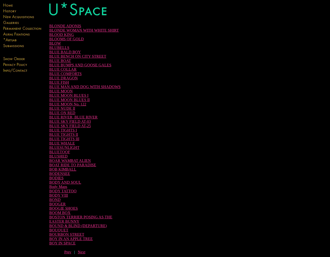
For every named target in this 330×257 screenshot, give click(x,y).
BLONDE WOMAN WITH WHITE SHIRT (84, 30)
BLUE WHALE (62, 143)
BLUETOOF (59, 152)
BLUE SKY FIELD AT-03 (70, 121)
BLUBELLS (59, 48)
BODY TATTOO (63, 191)
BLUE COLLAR (63, 69)
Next (81, 252)
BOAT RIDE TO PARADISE (72, 165)
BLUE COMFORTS (65, 74)
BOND (55, 200)
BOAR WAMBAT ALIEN (70, 161)
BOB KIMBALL (62, 169)
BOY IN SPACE (62, 243)
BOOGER (57, 204)
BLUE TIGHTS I (63, 130)
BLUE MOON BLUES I (68, 95)
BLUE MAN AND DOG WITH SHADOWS (85, 87)
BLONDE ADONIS (65, 26)
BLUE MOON (61, 91)
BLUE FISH (59, 82)
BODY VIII (58, 195)
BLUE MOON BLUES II (69, 100)
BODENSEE (59, 174)
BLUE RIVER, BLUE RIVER (73, 117)
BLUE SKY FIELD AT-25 (70, 126)
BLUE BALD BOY (65, 52)
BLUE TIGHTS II (63, 134)
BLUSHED (58, 156)
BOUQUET (58, 230)
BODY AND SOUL (65, 182)
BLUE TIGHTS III (64, 139)
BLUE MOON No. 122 (67, 104)
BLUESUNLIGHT (64, 148)
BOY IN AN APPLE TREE (71, 239)
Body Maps (58, 187)
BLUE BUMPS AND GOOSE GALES (80, 65)
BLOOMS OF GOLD (66, 39)
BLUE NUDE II (62, 108)
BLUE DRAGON (63, 78)
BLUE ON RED (62, 113)
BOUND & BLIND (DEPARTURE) (78, 226)
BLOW (55, 43)
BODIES (56, 178)
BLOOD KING (61, 35)
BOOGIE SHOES (63, 208)
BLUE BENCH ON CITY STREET (77, 56)
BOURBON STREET (66, 234)
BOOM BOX (60, 213)
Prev (67, 252)
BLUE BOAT (60, 61)
